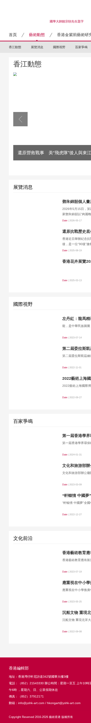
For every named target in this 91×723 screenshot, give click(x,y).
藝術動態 (37, 35)
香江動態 (15, 47)
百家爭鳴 (81, 47)
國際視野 (59, 47)
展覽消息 (37, 47)
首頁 (13, 35)
